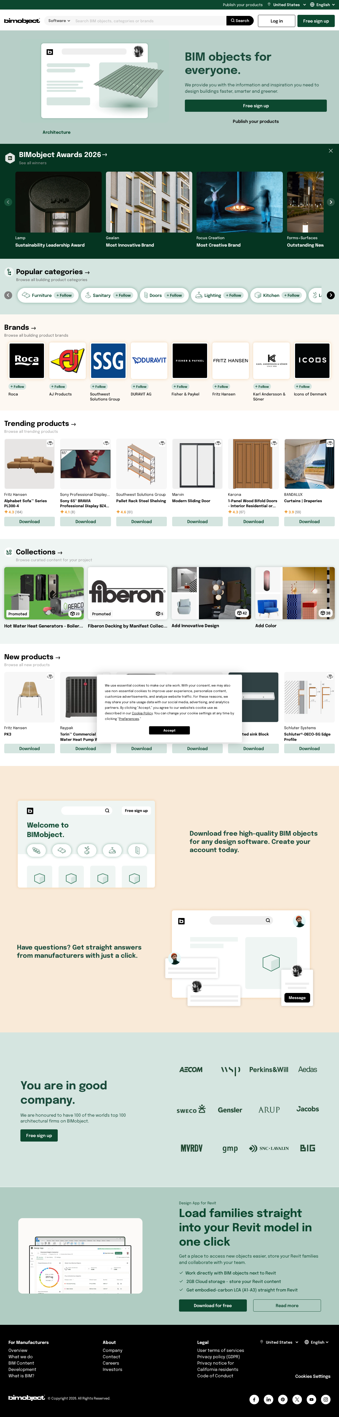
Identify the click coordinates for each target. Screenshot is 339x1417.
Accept (169, 730)
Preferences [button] (129, 718)
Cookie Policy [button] (142, 713)
